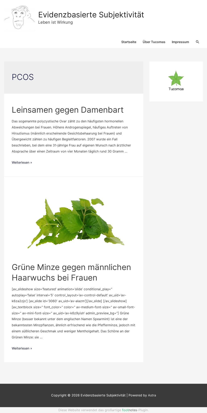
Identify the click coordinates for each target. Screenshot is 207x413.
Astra (152, 395)
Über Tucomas (154, 42)
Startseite (128, 42)
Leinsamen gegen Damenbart (68, 110)
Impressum (180, 42)
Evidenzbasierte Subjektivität (91, 14)
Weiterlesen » (22, 162)
